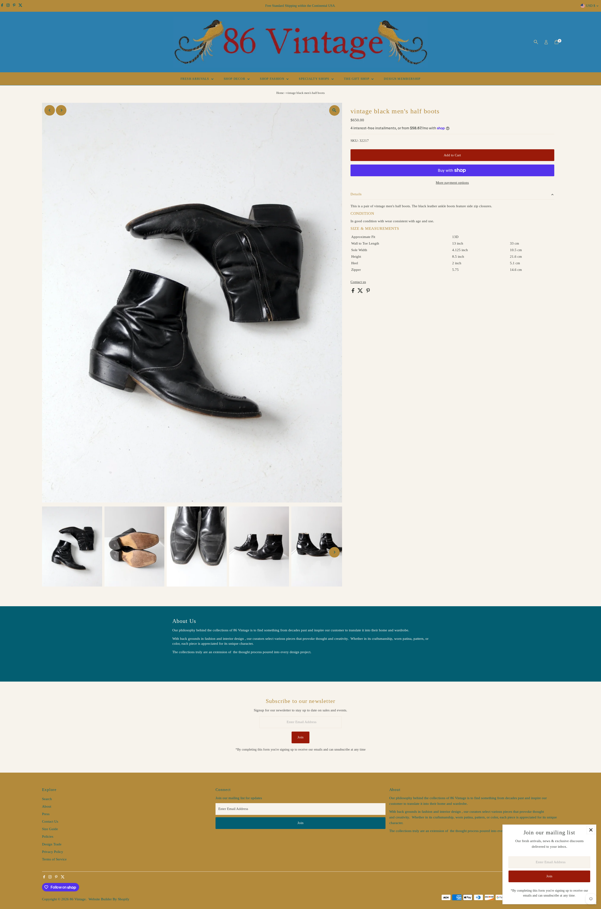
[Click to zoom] (334, 110)
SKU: (354, 140)
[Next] (61, 110)
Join (300, 737)
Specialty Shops (314, 79)
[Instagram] (8, 6)
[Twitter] (20, 6)
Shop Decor (235, 79)
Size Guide (50, 829)
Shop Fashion (272, 79)
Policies (47, 836)
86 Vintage (78, 899)
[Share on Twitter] (361, 292)
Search (47, 799)
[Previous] (49, 110)
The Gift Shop (357, 79)
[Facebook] (2, 6)
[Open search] (536, 42)
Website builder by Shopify (109, 899)
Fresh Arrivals (195, 79)
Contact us (358, 282)
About (46, 806)
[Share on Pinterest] (368, 292)
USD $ (590, 6)
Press (46, 814)
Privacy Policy (52, 852)
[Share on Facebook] (353, 292)
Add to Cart (452, 155)
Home (280, 93)
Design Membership (402, 79)
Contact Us (50, 821)
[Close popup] (591, 830)
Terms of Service (54, 859)
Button (182, 664)
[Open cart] (556, 42)
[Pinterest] (14, 6)
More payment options (452, 182)
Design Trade (52, 844)
